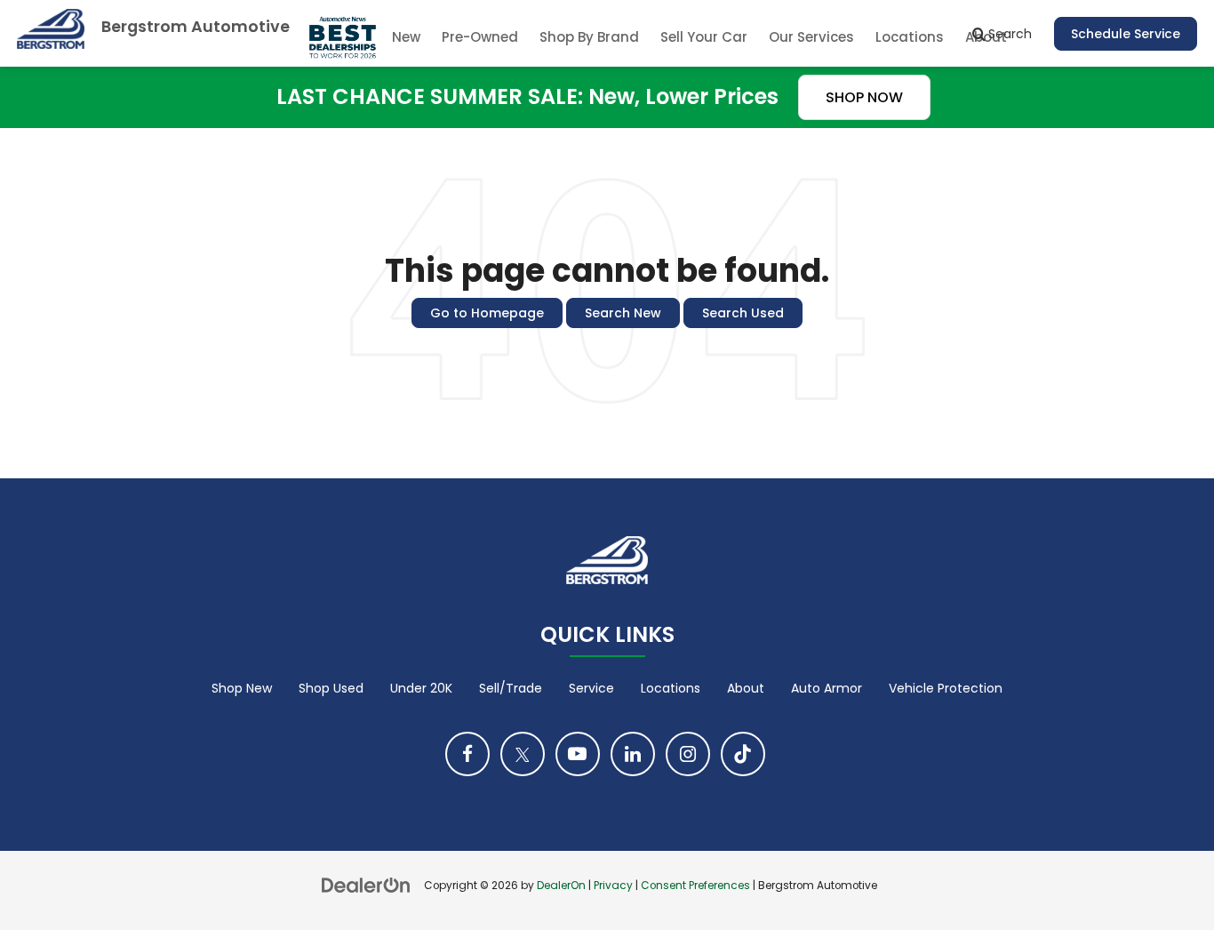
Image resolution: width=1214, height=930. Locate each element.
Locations (909, 37)
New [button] (406, 37)
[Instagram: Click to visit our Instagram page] (688, 754)
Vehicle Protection (945, 688)
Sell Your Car (703, 37)
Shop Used (331, 688)
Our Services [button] (811, 37)
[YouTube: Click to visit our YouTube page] (577, 754)
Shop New (242, 688)
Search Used (743, 313)
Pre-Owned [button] (480, 37)
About (745, 688)
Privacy (613, 885)
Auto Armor (826, 688)
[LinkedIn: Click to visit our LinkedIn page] (633, 754)
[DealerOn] (366, 885)
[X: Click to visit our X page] (522, 754)
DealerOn (561, 885)
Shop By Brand (589, 37)
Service (591, 688)
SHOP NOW (864, 97)
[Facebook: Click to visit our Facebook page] (467, 754)
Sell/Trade (510, 688)
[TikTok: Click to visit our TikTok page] (743, 754)
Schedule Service (1125, 34)
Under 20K (421, 688)
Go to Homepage (487, 313)
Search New (623, 313)
